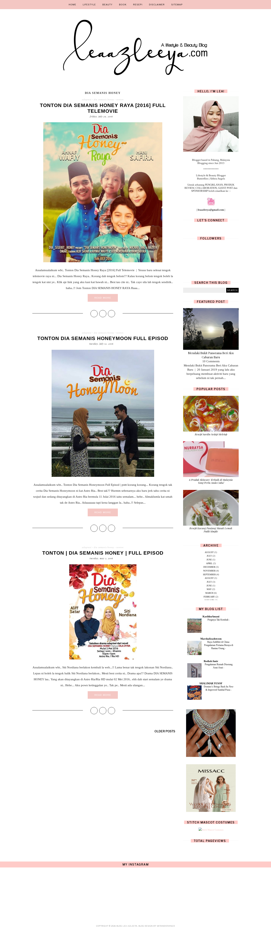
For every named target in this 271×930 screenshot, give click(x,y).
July (209, 556)
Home (72, 4)
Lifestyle (89, 4)
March (209, 593)
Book (123, 4)
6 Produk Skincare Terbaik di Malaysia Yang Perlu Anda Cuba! (211, 481)
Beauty (107, 4)
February (209, 597)
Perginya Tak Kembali (218, 619)
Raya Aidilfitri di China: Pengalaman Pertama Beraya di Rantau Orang (218, 645)
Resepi (137, 4)
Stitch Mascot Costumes (211, 822)
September (209, 574)
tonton (120, 99)
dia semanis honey (104, 99)
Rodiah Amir (211, 661)
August (209, 552)
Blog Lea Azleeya (126, 926)
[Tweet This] (102, 313)
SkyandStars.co (166, 926)
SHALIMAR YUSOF (210, 683)
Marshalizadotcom (211, 638)
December (209, 567)
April (209, 563)
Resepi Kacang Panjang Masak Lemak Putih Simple (210, 529)
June (209, 559)
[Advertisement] (102, 771)
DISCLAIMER (157, 4)
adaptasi (86, 99)
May (209, 589)
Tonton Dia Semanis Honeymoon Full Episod (102, 338)
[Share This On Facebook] (94, 313)
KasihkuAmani (211, 616)
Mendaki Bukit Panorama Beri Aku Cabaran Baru (211, 355)
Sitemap (177, 4)
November (209, 571)
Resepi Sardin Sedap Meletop (211, 434)
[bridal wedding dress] (211, 811)
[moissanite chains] (211, 756)
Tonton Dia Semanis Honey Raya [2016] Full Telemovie (103, 108)
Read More (102, 298)
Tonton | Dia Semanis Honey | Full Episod (102, 553)
